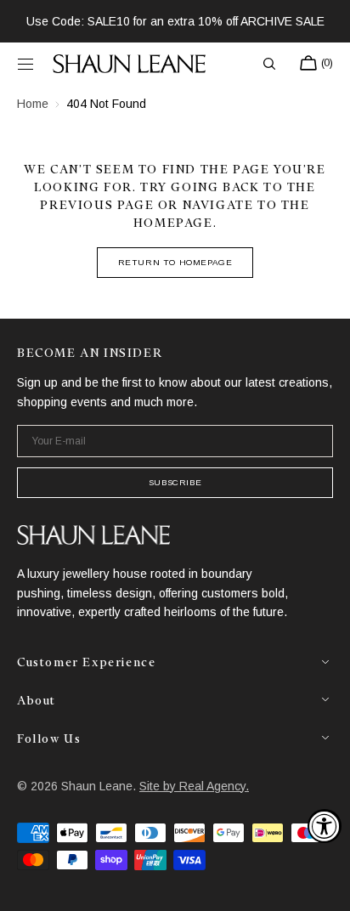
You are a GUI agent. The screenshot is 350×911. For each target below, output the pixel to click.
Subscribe (175, 482)
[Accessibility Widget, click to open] (325, 826)
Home (32, 103)
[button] (25, 63)
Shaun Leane (97, 786)
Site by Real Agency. (194, 786)
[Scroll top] (324, 885)
